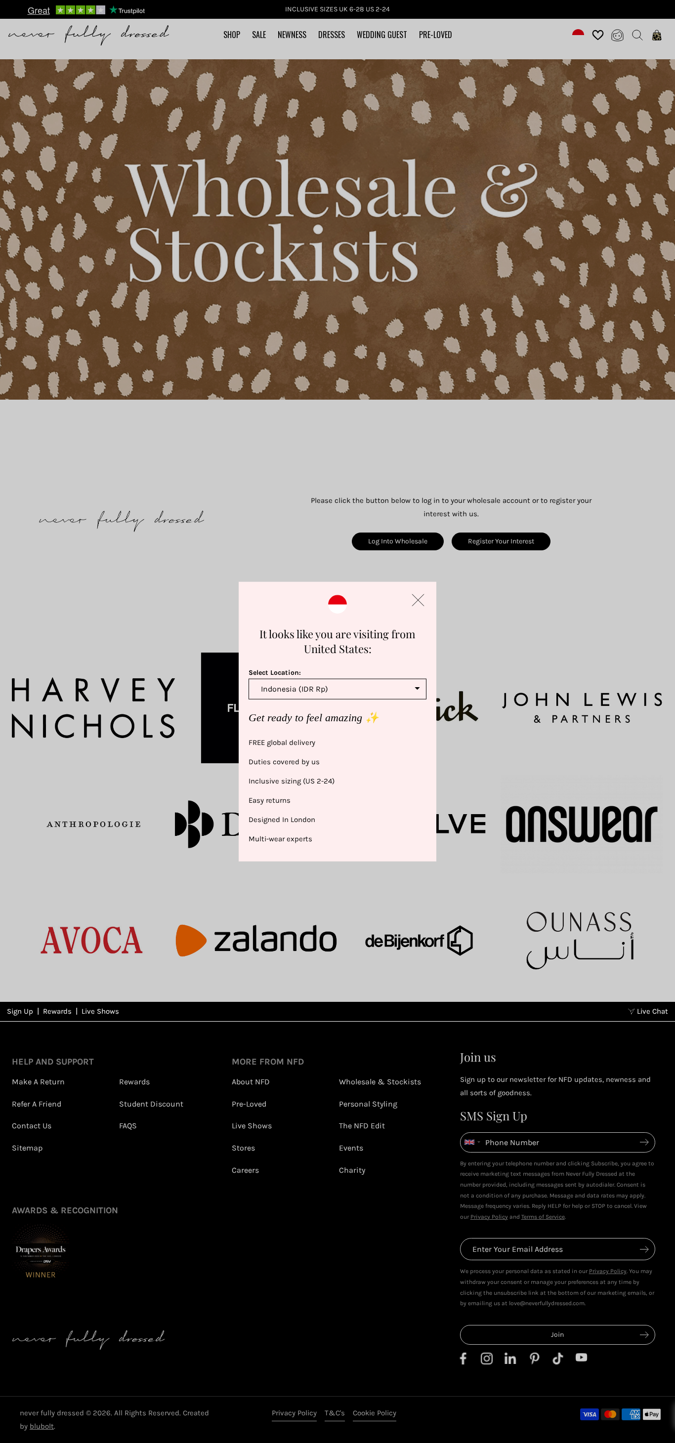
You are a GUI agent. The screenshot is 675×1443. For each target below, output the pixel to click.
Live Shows (100, 1011)
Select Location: (275, 672)
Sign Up (20, 1011)
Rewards (57, 1011)
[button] (418, 599)
